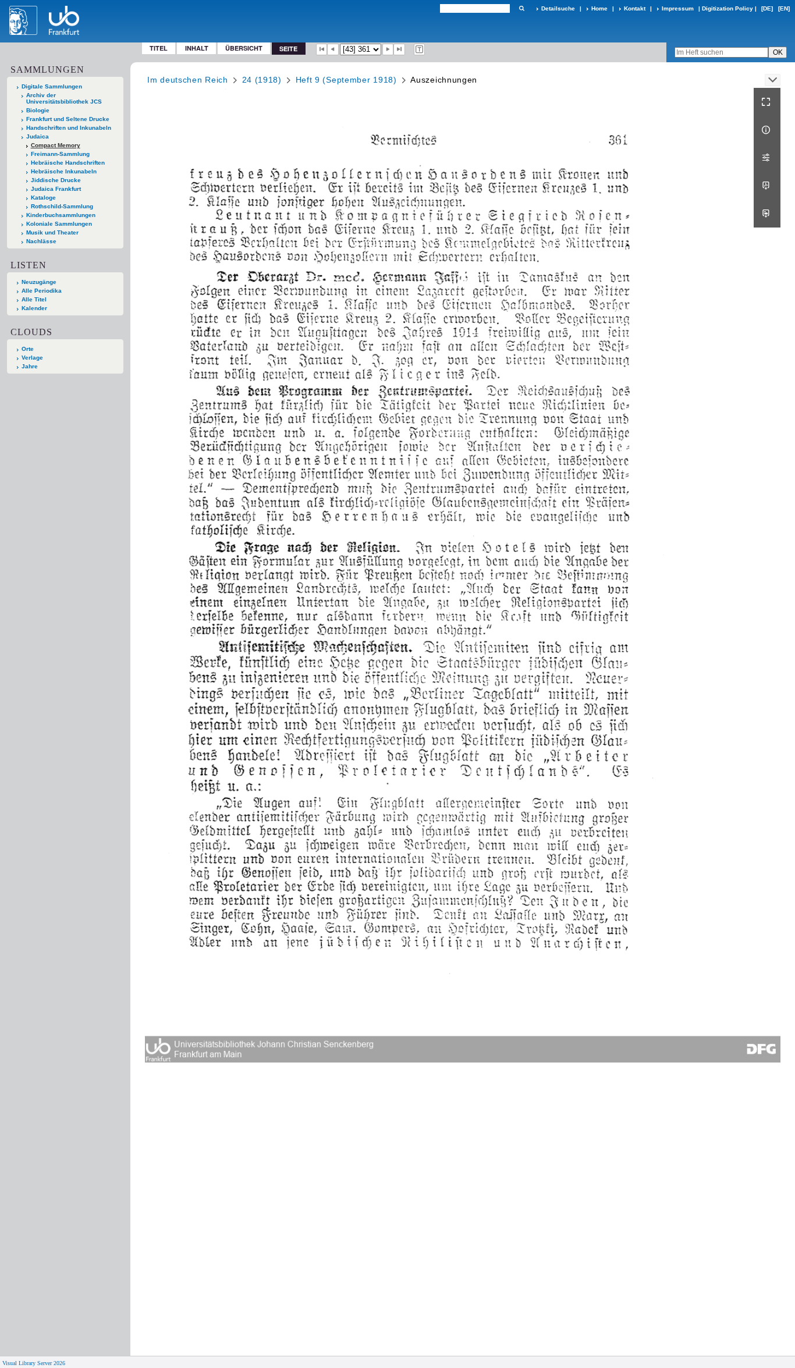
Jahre (30, 366)
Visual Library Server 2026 (33, 1363)
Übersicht (243, 48)
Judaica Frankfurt (56, 189)
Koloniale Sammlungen (59, 224)
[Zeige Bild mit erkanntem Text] (419, 49)
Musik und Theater (52, 232)
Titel (159, 48)
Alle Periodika (42, 290)
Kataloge (43, 197)
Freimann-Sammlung (60, 154)
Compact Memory (55, 145)
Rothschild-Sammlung (62, 206)
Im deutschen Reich (187, 79)
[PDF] (767, 186)
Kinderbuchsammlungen (60, 215)
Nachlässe (41, 241)
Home (599, 8)
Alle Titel (34, 299)
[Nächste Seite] (388, 49)
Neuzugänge (39, 282)
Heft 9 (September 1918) (346, 79)
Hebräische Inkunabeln (64, 171)
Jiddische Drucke (56, 180)
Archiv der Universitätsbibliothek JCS (64, 98)
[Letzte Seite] (399, 49)
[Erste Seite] (322, 49)
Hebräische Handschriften (68, 162)
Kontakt (634, 8)
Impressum (678, 8)
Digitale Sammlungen (52, 86)
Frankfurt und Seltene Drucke (67, 119)
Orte (28, 349)
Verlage (32, 357)
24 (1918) (262, 79)
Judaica (37, 136)
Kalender (34, 308)
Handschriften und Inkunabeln (68, 128)
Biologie (37, 110)
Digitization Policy (727, 8)
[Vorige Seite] (333, 49)
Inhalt (196, 48)
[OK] (521, 8)
